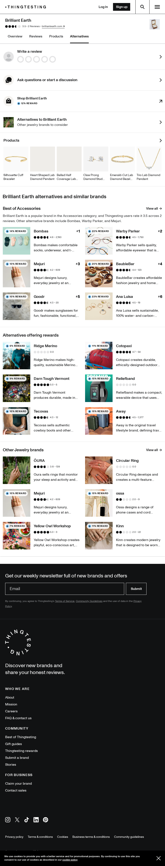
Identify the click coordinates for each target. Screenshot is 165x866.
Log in (103, 7)
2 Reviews (34, 26)
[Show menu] (157, 7)
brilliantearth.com (52, 26)
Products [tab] (56, 36)
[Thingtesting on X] (17, 820)
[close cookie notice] (158, 858)
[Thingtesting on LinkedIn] (36, 820)
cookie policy (70, 860)
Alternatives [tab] (79, 36)
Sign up (121, 7)
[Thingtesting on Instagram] (7, 820)
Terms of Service (65, 601)
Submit (136, 588)
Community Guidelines (89, 601)
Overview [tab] (15, 36)
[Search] (142, 7)
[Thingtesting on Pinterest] (45, 820)
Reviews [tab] (35, 36)
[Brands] (26, 7)
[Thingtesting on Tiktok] (26, 820)
